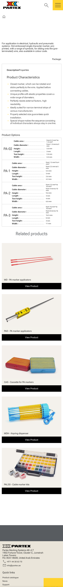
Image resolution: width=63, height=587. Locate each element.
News (4, 581)
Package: (56, 59)
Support (5, 584)
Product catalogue (10, 577)
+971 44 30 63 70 (14, 562)
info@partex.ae (14, 565)
